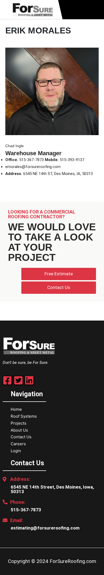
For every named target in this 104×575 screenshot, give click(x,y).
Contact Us (21, 436)
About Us (19, 430)
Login (16, 450)
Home (16, 409)
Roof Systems (24, 416)
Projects (18, 423)
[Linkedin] (29, 380)
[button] (97, 9)
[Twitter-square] (18, 380)
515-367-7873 (26, 509)
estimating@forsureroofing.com (45, 528)
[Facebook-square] (7, 380)
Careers (18, 443)
